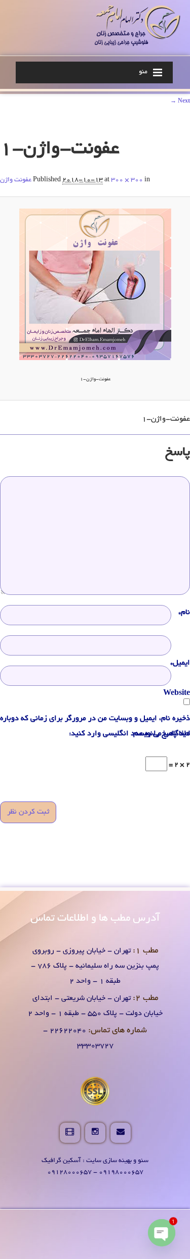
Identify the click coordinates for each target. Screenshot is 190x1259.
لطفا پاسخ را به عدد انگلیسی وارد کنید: (129, 734)
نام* (184, 613)
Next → (180, 101)
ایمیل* (180, 663)
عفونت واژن (15, 180)
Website (176, 693)
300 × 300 (127, 180)
